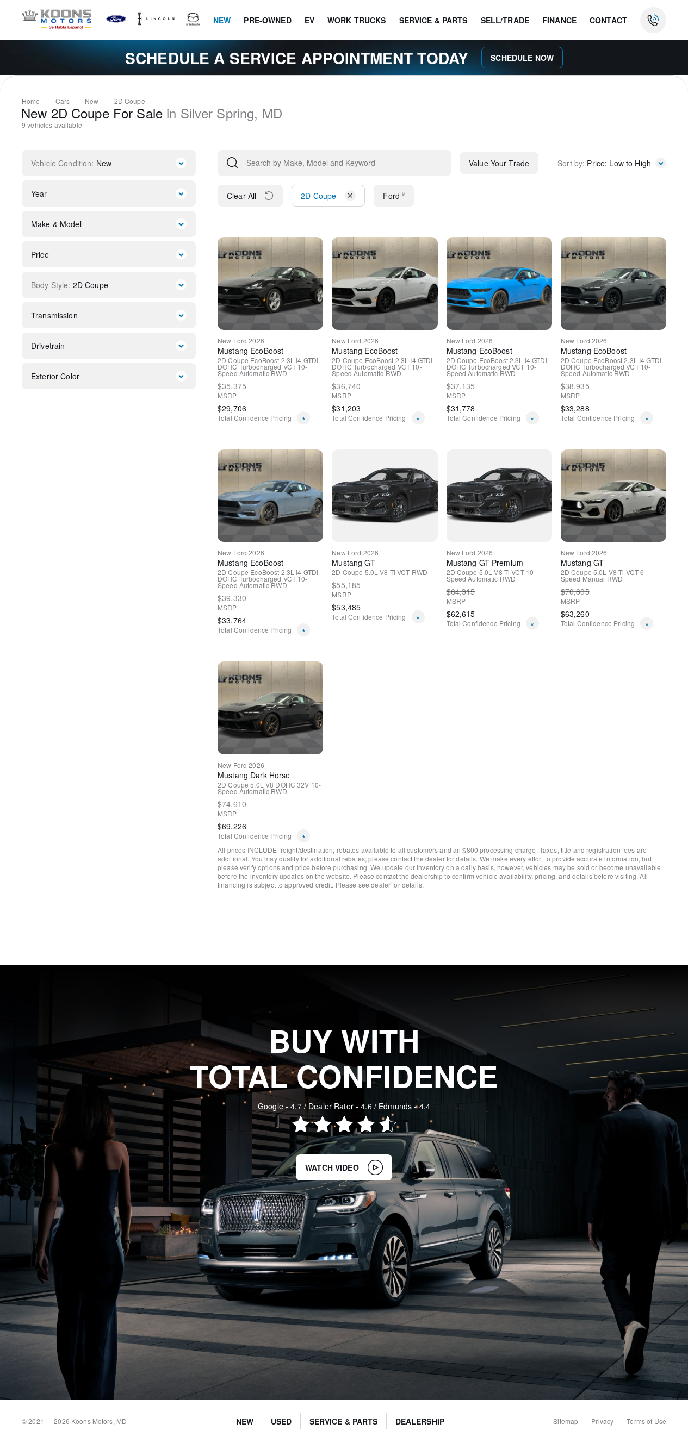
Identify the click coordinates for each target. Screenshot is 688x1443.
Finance (559, 20)
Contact (608, 20)
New (222, 20)
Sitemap (565, 1421)
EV (309, 20)
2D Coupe (129, 101)
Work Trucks (356, 20)
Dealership (419, 1421)
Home (31, 101)
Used (281, 1421)
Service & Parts (433, 20)
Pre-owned (267, 20)
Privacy (602, 1421)
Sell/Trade (505, 20)
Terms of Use (646, 1421)
